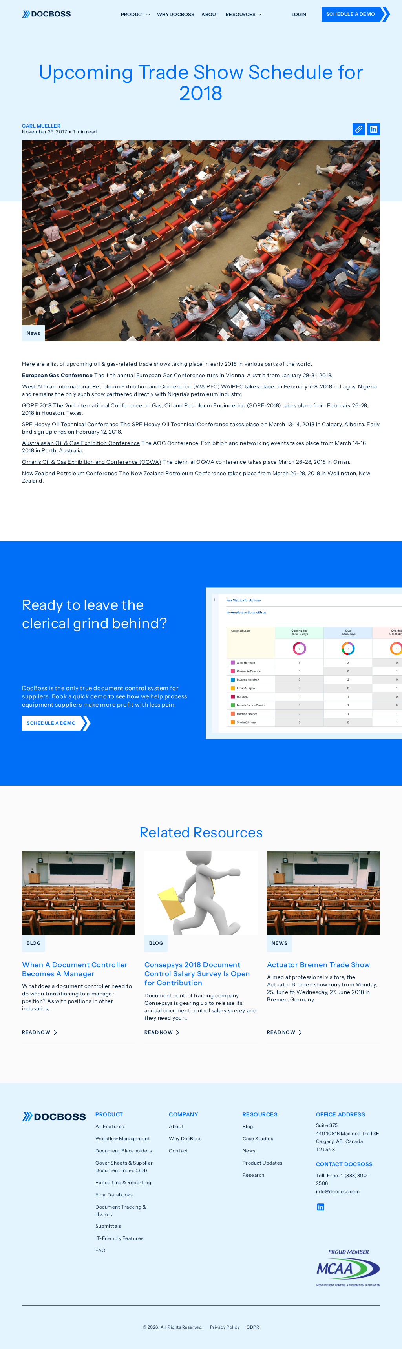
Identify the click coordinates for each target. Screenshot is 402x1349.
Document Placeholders (123, 1151)
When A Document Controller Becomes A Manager (75, 969)
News (249, 1151)
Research (254, 1175)
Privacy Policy (225, 1327)
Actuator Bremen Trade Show (318, 965)
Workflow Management (122, 1138)
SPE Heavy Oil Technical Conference (70, 424)
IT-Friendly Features (119, 1238)
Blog (248, 1126)
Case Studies (258, 1138)
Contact (178, 1151)
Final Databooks (114, 1195)
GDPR (253, 1327)
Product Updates (263, 1163)
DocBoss (46, 14)
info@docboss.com (338, 1191)
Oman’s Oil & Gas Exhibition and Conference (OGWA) (91, 462)
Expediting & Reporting (123, 1182)
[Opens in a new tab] (373, 129)
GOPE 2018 (37, 405)
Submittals (108, 1226)
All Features (109, 1126)
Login (299, 14)
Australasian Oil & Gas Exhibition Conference (81, 443)
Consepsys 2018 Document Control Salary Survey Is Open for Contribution (197, 974)
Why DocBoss (176, 14)
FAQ (100, 1250)
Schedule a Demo (350, 14)
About (210, 14)
